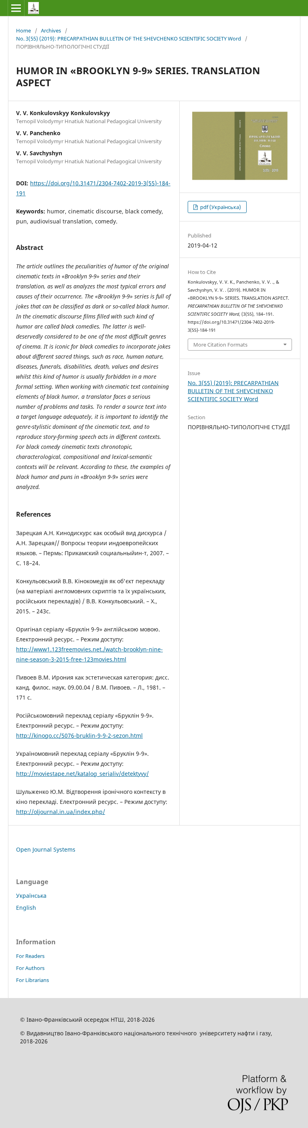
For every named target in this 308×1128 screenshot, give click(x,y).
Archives (51, 30)
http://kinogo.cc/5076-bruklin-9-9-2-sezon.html (79, 735)
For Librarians (32, 980)
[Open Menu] (16, 8)
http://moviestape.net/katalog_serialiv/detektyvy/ (82, 773)
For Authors (30, 968)
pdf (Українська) (220, 207)
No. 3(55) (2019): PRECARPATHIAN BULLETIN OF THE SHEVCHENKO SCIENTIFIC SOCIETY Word (128, 38)
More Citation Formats (220, 344)
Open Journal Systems (45, 849)
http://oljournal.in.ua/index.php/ (60, 812)
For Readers (30, 956)
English (26, 907)
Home (23, 30)
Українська (31, 895)
